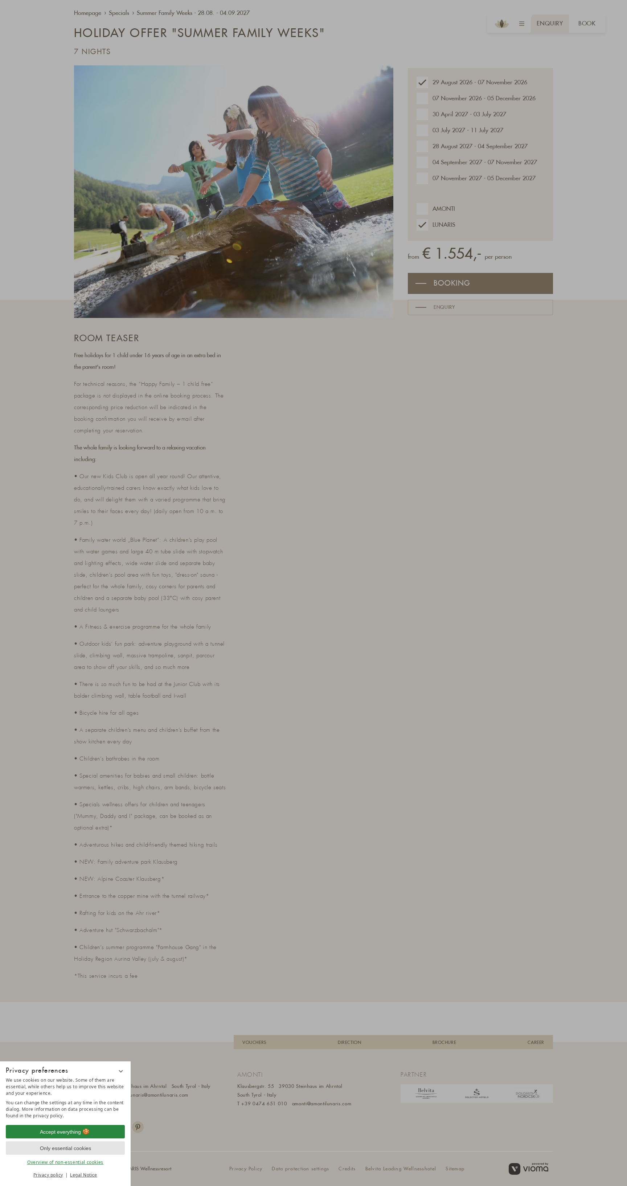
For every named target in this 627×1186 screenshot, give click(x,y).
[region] (65, 1098)
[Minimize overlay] (121, 1071)
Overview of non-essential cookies (65, 1162)
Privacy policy (48, 1175)
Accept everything (60, 1132)
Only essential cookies (65, 1148)
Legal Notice (83, 1175)
